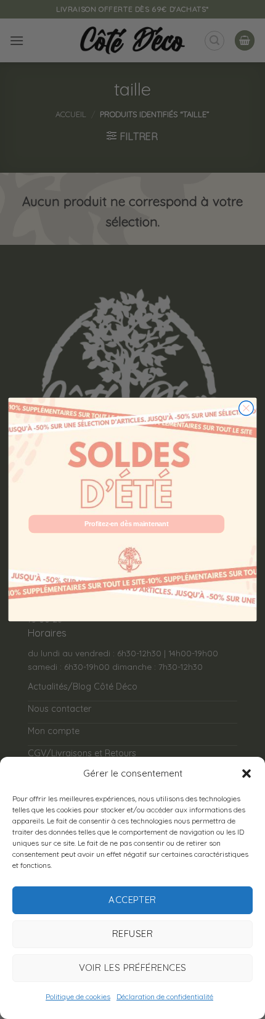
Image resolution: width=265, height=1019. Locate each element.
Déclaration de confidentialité (164, 996)
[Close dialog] (246, 408)
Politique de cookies (78, 996)
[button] (246, 773)
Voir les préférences (133, 967)
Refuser (132, 933)
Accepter (132, 900)
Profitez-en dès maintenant (126, 523)
